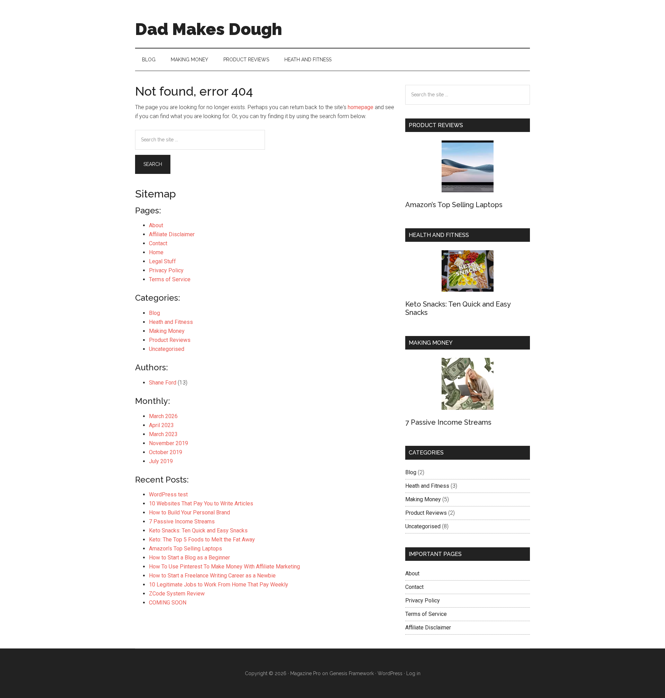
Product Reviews (169, 340)
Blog (154, 313)
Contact (158, 243)
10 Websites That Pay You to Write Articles (201, 503)
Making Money (167, 331)
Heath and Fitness (171, 322)
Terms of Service (169, 279)
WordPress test (168, 494)
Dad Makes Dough (208, 29)
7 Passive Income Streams (182, 521)
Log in (413, 673)
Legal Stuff (162, 261)
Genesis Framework (351, 673)
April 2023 (161, 425)
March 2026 (163, 416)
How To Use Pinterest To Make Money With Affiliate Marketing (224, 566)
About (156, 225)
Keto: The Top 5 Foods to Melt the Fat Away (202, 539)
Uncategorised (166, 349)
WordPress (390, 673)
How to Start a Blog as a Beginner (189, 557)
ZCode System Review (177, 593)
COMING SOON (167, 602)
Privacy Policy (166, 270)
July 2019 (161, 461)
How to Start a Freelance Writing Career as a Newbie (212, 575)
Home (156, 252)
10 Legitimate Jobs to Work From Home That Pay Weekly (218, 584)
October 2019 (165, 452)
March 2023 (163, 434)
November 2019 (168, 443)
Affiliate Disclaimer (172, 234)
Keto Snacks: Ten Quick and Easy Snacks (198, 530)
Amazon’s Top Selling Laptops (185, 548)
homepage (360, 107)
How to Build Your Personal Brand (189, 512)
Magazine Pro (305, 673)
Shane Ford (162, 382)
